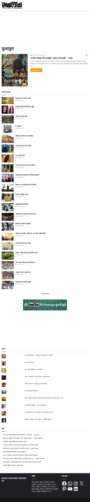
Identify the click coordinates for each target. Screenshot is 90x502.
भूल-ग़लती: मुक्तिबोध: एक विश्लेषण (33, 369)
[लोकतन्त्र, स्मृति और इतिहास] (8, 226)
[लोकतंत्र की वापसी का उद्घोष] (8, 285)
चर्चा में (52, 482)
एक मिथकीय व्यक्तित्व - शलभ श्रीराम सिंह (35, 405)
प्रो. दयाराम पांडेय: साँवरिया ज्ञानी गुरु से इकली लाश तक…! (19, 458)
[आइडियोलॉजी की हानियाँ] (8, 207)
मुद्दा (45, 484)
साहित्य (38, 487)
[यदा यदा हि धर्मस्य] (8, 158)
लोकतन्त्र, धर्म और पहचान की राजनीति (25, 185)
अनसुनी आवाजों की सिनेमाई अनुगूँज (24, 106)
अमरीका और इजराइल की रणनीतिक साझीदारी (27, 175)
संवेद (3, 428)
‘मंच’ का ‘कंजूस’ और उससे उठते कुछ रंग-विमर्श (15, 455)
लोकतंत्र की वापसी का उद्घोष (23, 282)
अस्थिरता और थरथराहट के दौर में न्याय (25, 214)
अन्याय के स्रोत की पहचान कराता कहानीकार (15, 445)
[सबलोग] (12, 5)
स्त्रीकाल (49, 484)
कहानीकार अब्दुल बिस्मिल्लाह (10, 441)
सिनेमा (33, 487)
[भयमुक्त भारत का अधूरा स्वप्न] (8, 275)
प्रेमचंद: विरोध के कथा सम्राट (23, 243)
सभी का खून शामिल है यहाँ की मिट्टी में (25, 262)
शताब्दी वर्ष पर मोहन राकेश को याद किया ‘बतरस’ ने (16, 448)
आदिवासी (47, 489)
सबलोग (33, 55)
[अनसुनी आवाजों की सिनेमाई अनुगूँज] (8, 109)
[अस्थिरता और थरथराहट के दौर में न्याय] (8, 217)
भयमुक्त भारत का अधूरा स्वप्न (23, 272)
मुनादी (37, 482)
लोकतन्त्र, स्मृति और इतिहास (23, 223)
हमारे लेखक (14, 478)
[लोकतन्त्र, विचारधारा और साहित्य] (8, 139)
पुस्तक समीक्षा (35, 489)
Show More (45, 293)
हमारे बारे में (5, 478)
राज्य (50, 491)
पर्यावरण (42, 489)
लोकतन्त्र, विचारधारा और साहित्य (24, 136)
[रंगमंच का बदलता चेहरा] (8, 119)
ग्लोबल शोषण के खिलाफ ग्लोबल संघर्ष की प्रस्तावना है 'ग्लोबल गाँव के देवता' (44, 398)
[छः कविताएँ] (8, 129)
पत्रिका (42, 482)
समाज (34, 491)
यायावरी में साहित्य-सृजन (22, 194)
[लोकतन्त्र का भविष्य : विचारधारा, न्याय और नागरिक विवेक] (8, 236)
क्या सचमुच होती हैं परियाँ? (31, 391)
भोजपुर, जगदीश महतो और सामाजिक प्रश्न (26, 253)
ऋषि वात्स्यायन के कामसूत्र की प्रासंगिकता (36, 384)
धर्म (52, 489)
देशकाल (53, 487)
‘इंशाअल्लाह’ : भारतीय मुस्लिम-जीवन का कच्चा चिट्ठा (17, 462)
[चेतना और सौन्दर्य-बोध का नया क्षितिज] (8, 168)
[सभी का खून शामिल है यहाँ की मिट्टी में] (8, 265)
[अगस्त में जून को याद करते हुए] (8, 149)
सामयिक (34, 484)
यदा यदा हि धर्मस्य (20, 155)
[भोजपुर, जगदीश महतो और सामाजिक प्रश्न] (8, 256)
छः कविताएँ (18, 126)
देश (49, 487)
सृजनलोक (40, 484)
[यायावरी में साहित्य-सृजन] (8, 197)
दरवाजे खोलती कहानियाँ (9, 452)
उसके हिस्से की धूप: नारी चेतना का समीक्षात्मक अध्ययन (39, 412)
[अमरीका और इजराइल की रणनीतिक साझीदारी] (8, 178)
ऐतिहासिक (45, 491)
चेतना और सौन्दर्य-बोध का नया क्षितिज (25, 165)
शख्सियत (47, 482)
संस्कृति (56, 489)
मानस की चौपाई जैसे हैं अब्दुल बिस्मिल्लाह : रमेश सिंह (18, 435)
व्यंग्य (54, 484)
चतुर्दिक (39, 491)
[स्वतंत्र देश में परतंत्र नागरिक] (8, 100)
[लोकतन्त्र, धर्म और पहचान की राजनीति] (8, 188)
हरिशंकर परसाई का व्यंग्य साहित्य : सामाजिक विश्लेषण (38, 419)
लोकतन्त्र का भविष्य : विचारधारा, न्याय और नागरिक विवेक (30, 233)
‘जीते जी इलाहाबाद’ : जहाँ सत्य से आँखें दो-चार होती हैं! (39, 355)
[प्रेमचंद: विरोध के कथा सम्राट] (8, 246)
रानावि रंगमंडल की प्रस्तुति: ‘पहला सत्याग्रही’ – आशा (51, 58)
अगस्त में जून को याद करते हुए (23, 145)
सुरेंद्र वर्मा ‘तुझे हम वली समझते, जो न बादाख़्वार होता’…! (18, 438)
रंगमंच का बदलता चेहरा (21, 116)
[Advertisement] (45, 27)
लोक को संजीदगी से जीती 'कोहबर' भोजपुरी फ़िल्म (37, 376)
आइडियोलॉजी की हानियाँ (21, 204)
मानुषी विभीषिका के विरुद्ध (9, 465)
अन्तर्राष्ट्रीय (44, 487)
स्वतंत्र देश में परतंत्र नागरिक (23, 98)
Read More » (36, 70)
